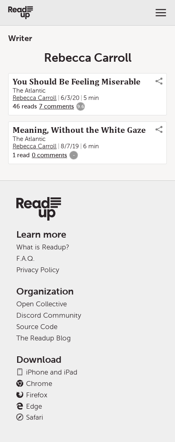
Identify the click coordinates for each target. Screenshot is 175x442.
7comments (56, 106)
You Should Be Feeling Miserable (76, 82)
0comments (49, 155)
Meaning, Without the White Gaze (79, 130)
